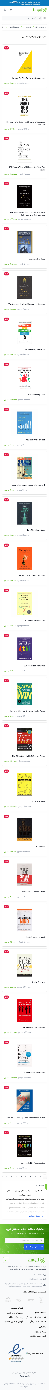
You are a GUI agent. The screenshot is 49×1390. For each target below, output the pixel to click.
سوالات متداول (39, 1332)
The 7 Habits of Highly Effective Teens (28, 756)
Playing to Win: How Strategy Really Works (27, 711)
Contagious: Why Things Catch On (30, 575)
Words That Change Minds (33, 892)
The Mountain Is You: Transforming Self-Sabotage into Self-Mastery (27, 214)
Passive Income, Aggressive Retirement (28, 485)
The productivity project (35, 440)
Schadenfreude (38, 801)
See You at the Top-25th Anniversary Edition (26, 1118)
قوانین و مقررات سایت (13, 1321)
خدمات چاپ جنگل (38, 1321)
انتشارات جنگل (40, 27)
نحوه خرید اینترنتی (38, 1336)
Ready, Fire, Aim (38, 982)
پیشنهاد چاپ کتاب (15, 1313)
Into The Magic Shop (36, 530)
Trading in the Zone (36, 259)
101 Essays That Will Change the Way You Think (27, 168)
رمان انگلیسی (14, 27)
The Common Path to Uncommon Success (26, 304)
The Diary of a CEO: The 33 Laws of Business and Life (25, 123)
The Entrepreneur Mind (35, 937)
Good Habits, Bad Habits (34, 1072)
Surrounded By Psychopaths (33, 1163)
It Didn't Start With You (35, 620)
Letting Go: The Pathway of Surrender (28, 78)
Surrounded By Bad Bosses (33, 1027)
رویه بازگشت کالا (16, 1317)
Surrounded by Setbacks (34, 349)
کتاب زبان (27, 27)
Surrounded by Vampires (34, 666)
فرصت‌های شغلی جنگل (36, 1317)
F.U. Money (40, 846)
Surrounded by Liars (36, 394)
